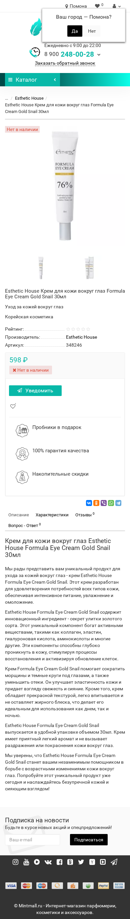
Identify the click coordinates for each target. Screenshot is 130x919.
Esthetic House (29, 98)
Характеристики (52, 514)
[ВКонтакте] (89, 503)
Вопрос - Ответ (24, 525)
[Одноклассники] (96, 503)
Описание (18, 514)
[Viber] (104, 503)
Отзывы (85, 514)
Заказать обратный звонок (65, 63)
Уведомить (39, 390)
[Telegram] (118, 503)
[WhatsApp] (111, 503)
